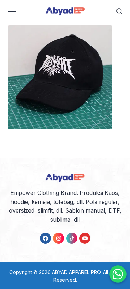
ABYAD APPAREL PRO (76, 272)
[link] (45, 238)
